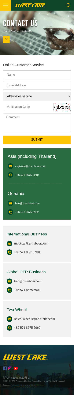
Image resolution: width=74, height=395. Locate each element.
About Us (15, 31)
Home (6, 31)
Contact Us (26, 31)
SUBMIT (37, 139)
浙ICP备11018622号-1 (16, 377)
